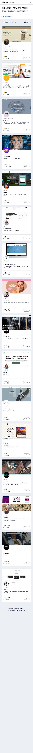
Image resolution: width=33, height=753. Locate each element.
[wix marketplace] (8, 2)
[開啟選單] (30, 2)
